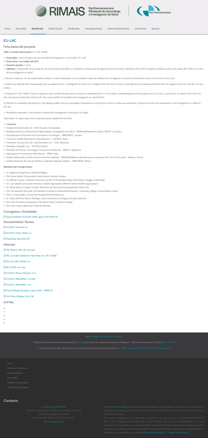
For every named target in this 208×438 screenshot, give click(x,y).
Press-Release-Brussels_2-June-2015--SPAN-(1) (29, 290)
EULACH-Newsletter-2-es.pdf (20, 279)
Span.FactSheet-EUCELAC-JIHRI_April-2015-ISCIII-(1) (32, 216)
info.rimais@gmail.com (124, 406)
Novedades (74, 29)
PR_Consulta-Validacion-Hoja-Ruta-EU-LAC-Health (31, 255)
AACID (120, 348)
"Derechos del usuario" (154, 432)
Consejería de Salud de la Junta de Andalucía (147, 348)
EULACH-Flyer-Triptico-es (19, 233)
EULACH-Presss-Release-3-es (21, 273)
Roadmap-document (16, 238)
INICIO (7, 29)
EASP (80, 342)
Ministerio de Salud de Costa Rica (107, 336)
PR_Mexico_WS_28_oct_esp (20, 249)
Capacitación (55, 29)
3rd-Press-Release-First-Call (20, 296)
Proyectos (37, 29)
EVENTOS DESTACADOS (118, 29)
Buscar (155, 29)
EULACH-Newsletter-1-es (18, 284)
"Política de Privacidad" (178, 432)
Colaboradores (93, 29)
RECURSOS (21, 29)
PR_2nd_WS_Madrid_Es (18, 261)
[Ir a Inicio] (104, 11)
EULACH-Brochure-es (17, 227)
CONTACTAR (140, 29)
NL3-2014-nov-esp (15, 267)
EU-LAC (10, 40)
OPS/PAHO (168, 342)
